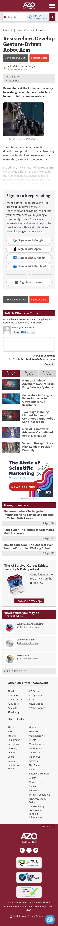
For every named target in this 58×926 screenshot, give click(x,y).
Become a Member (39, 773)
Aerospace (23, 655)
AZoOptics (13, 703)
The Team (34, 765)
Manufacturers (37, 744)
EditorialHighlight (29, 373)
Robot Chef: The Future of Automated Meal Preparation (29, 531)
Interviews (13, 744)
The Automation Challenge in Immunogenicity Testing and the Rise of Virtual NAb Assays (29, 515)
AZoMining (13, 712)
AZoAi (32, 699)
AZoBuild (12, 707)
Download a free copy (29, 601)
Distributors (35, 748)
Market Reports (37, 735)
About (11, 727)
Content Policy (36, 806)
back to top (47, 826)
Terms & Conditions (39, 794)
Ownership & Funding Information (36, 814)
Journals (12, 760)
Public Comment (45, 355)
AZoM (11, 691)
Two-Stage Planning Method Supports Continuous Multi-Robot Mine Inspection (38, 417)
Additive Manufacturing (30, 623)
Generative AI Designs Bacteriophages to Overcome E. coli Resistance (37, 400)
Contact (33, 786)
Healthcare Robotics (13, 767)
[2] (11, 398)
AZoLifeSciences (37, 707)
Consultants (35, 752)
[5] (11, 446)
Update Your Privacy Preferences (31, 916)
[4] (11, 432)
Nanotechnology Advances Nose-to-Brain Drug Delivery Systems (38, 384)
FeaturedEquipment (47, 373)
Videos (32, 727)
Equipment (14, 739)
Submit (49, 364)
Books (11, 756)
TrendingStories (11, 373)
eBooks (11, 752)
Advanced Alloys (26, 639)
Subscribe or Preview (28, 627)
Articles (12, 735)
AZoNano (13, 695)
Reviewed (14, 80)
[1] (11, 384)
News (19, 30)
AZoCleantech (15, 699)
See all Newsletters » (15, 670)
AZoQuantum (36, 695)
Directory (13, 748)
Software (34, 731)
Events (32, 739)
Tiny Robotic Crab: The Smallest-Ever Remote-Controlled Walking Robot (28, 546)
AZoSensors (35, 691)
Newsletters (35, 782)
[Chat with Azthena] (50, 919)
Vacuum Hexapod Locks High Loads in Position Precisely (38, 446)
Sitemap (33, 760)
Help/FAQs (34, 756)
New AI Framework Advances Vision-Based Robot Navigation (37, 432)
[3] (11, 415)
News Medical (36, 703)
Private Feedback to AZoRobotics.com (33, 359)
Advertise (34, 790)
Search (32, 777)
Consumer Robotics (34, 30)
